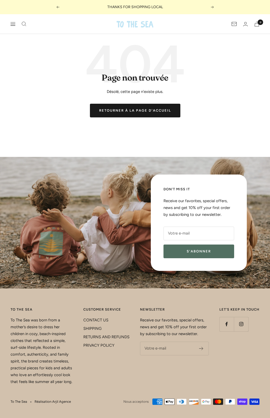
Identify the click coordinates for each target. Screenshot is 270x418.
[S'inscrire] (201, 348)
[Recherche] (24, 24)
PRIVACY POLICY (98, 345)
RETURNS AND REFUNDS (106, 337)
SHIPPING (92, 328)
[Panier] (256, 24)
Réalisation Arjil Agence (53, 402)
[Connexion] (245, 24)
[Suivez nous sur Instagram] (241, 324)
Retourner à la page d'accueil (135, 110)
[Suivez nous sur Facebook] (226, 324)
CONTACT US (95, 320)
